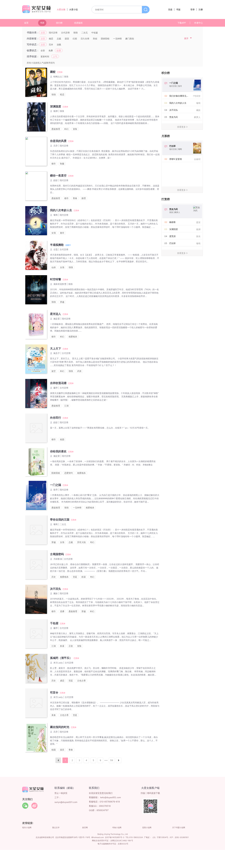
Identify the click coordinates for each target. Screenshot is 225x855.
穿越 (62, 302)
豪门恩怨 (129, 38)
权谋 (83, 577)
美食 (53, 715)
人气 (55, 56)
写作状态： (33, 44)
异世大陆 (81, 542)
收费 (59, 50)
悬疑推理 (55, 129)
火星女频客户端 (150, 787)
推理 (83, 198)
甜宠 (67, 38)
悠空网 (85, 827)
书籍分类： (33, 32)
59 (111, 760)
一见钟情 (117, 38)
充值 (170, 9)
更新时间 (45, 56)
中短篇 (94, 32)
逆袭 (62, 611)
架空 (53, 371)
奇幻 (92, 542)
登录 (192, 9)
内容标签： (33, 38)
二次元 (84, 32)
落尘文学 (56, 827)
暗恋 (62, 94)
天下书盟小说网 (178, 827)
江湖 (66, 405)
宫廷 (75, 577)
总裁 (59, 38)
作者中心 (198, 22)
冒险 (75, 129)
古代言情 (65, 32)
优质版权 (78, 22)
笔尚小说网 (26, 827)
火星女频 (61, 9)
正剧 (71, 646)
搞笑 (62, 749)
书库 (42, 22)
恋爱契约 (68, 473)
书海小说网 (116, 827)
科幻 (66, 129)
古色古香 (81, 680)
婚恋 (51, 38)
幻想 (75, 38)
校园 (62, 439)
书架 (178, 9)
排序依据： (33, 56)
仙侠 (53, 267)
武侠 (79, 371)
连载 (59, 44)
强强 (75, 32)
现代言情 (53, 32)
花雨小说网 (146, 827)
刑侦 (95, 38)
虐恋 (62, 680)
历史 (53, 577)
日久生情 (85, 38)
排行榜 (59, 22)
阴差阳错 (105, 38)
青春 (75, 198)
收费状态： (33, 50)
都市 (53, 163)
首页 (26, 22)
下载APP (181, 22)
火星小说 (73, 9)
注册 (201, 9)
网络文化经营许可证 (100, 840)
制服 (62, 163)
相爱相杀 (73, 336)
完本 (51, 44)
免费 (51, 50)
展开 (186, 38)
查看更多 (181, 126)
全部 (43, 32)
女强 (53, 233)
